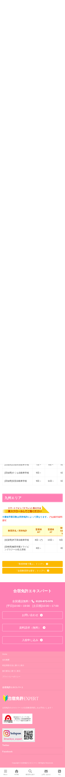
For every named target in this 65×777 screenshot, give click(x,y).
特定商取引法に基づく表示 (13, 665)
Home (4, 654)
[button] (32, 564)
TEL (59, 774)
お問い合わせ (46, 774)
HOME (16, 774)
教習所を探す (30, 774)
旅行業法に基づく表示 (11, 671)
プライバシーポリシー (11, 677)
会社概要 (6, 660)
